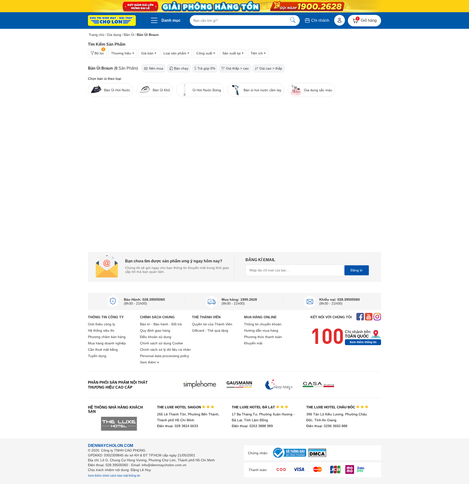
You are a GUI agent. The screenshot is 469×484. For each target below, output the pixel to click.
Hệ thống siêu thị (101, 330)
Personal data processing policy (164, 356)
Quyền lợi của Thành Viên (212, 324)
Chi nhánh (319, 20)
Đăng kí (356, 270)
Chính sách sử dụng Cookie (161, 343)
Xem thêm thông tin (363, 342)
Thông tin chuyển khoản (262, 324)
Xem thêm (148, 362)
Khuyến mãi (253, 343)
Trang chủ (96, 35)
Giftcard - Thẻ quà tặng (210, 330)
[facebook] (360, 317)
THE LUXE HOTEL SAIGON (179, 407)
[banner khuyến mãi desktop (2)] (234, 6)
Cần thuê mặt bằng (103, 349)
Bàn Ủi (129, 35)
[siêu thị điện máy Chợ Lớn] (112, 21)
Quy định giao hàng (155, 330)
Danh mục (171, 20)
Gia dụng (114, 35)
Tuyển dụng (97, 356)
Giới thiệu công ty (101, 324)
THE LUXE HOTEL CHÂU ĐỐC (331, 407)
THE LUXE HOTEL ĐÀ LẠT (254, 407)
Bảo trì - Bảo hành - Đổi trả (161, 324)
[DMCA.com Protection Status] (317, 455)
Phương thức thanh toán (263, 337)
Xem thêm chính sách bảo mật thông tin (114, 475)
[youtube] (369, 317)
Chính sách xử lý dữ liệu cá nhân (165, 349)
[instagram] (377, 317)
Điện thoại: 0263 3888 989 (252, 426)
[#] (289, 458)
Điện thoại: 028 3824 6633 (177, 426)
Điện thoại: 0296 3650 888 (326, 426)
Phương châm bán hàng (107, 337)
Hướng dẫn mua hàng (261, 330)
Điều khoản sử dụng (155, 337)
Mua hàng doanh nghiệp (107, 343)
